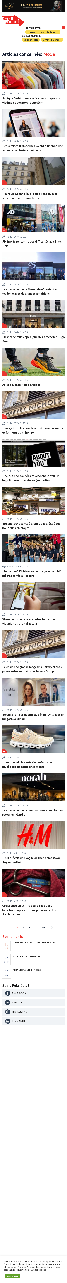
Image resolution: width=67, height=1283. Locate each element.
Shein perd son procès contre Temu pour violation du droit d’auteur (29, 621)
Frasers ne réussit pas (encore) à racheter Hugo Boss (33, 339)
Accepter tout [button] (12, 1276)
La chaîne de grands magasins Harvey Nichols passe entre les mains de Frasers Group (32, 669)
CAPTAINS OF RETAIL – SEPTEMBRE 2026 (33, 942)
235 (43, 927)
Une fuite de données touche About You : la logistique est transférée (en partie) (30, 478)
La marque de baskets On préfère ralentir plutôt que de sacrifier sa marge (29, 764)
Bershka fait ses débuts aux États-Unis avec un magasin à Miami (33, 717)
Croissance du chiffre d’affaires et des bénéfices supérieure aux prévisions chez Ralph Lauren (29, 910)
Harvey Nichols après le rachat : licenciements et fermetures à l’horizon (32, 430)
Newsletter (33, 28)
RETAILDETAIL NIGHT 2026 (27, 969)
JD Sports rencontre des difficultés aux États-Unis (32, 243)
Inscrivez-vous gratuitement (42, 31)
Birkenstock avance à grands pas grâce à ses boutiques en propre (31, 526)
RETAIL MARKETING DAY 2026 (27, 956)
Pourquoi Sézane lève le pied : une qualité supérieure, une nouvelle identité (29, 196)
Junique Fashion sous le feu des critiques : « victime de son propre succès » (31, 100)
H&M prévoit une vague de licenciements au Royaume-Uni (31, 860)
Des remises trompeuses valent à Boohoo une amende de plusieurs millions (32, 148)
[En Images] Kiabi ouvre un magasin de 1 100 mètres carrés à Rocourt (31, 573)
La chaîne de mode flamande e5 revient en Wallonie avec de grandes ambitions (30, 291)
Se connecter (31, 39)
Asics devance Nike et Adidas (21, 385)
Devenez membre (52, 39)
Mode (9, 93)
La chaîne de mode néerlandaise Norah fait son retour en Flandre (33, 812)
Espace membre (31, 35)
